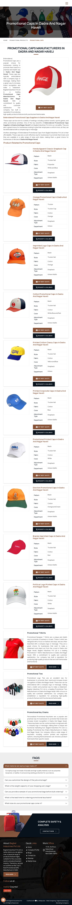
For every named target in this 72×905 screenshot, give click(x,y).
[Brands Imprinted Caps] (16, 547)
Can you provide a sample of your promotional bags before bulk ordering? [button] (34, 792)
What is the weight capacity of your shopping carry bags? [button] (28, 786)
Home (5, 40)
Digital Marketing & (63, 901)
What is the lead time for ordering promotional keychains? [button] (28, 797)
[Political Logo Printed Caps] (16, 595)
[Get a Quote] (3, 900)
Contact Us (31, 855)
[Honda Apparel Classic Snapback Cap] (16, 159)
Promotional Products (19, 40)
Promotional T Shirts (36, 633)
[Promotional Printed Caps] (16, 450)
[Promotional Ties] (13, 689)
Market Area (31, 861)
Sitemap (30, 858)
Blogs (29, 853)
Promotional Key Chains (37, 712)
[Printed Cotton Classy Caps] (16, 353)
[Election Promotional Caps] (16, 498)
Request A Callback (45, 190)
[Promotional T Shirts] (13, 648)
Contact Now (48, 831)
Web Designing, (51, 901)
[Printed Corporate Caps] (16, 401)
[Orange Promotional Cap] (16, 208)
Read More (53, 667)
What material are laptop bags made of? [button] (21, 766)
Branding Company (62, 903)
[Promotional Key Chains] (13, 727)
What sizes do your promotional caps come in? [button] (23, 803)
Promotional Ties (35, 674)
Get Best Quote (43, 185)
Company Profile (33, 850)
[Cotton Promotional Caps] (16, 304)
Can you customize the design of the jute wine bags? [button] (26, 780)
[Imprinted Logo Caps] (16, 256)
